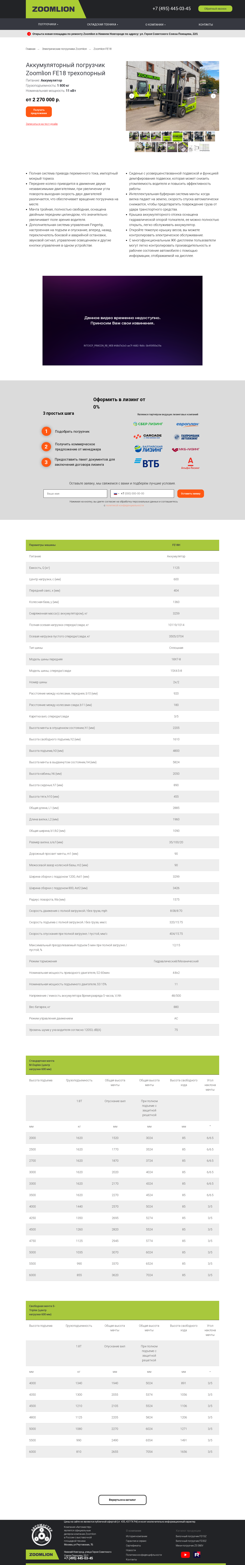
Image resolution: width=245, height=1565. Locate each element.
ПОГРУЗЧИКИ (47, 24)
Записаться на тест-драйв (42, 124)
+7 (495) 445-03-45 (171, 8)
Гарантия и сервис (136, 1541)
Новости (131, 1550)
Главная (30, 48)
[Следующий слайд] (213, 95)
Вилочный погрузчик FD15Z (191, 1536)
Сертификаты (133, 1545)
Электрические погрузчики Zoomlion (64, 48)
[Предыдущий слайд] (131, 95)
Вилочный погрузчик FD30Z (191, 1541)
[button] (39, 111)
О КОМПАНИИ (155, 24)
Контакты (131, 1559)
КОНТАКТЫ (206, 24)
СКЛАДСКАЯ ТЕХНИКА (101, 24)
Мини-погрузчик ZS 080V (189, 1545)
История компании (136, 1536)
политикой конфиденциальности (125, 505)
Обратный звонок (215, 8)
